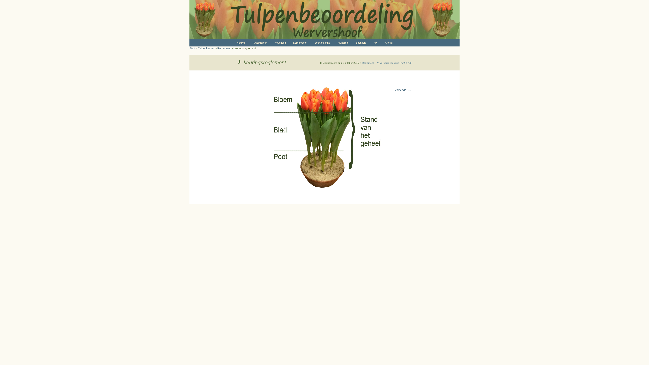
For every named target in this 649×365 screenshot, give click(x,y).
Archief (389, 42)
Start (192, 48)
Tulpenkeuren (259, 42)
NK (375, 42)
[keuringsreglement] (324, 136)
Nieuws (241, 42)
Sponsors (361, 42)
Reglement (224, 48)
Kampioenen (300, 42)
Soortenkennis (322, 42)
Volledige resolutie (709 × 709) (396, 63)
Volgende (403, 90)
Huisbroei (343, 42)
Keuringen (280, 42)
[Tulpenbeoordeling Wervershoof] (324, 19)
